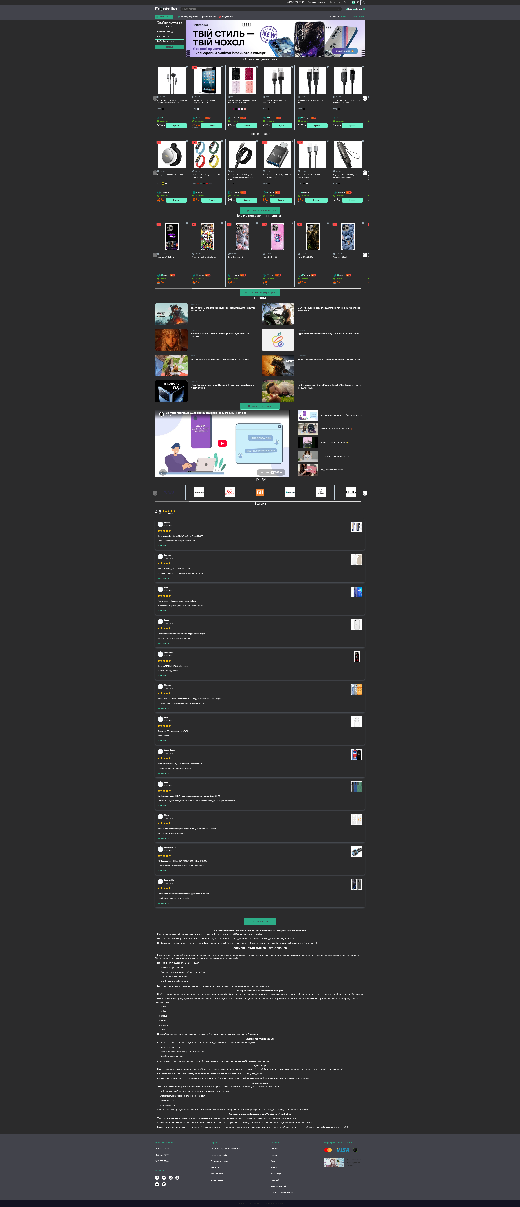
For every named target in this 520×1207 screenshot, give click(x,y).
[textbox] (170, 32)
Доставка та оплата (316, 2)
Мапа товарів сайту (279, 1186)
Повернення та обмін (338, 2)
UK (353, 2)
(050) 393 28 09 (162, 1155)
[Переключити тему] (363, 2)
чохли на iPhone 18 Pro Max (353, 17)
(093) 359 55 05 (162, 1161)
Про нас (274, 1149)
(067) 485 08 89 (162, 1149)
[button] (279, 55)
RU (357, 2)
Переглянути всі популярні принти (260, 292)
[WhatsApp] (164, 1184)
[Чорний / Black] (204, 183)
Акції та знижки (229, 17)
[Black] (236, 109)
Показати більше (260, 921)
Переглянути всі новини (260, 406)
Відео (273, 1161)
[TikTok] (177, 1178)
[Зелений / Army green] (201, 183)
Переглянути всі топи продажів (260, 210)
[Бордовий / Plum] (198, 183)
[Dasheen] (239, 109)
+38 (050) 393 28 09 (295, 2)
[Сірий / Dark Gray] (209, 183)
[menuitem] (353, 2)
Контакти (215, 1168)
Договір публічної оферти (282, 1192)
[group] (275, 38)
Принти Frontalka (208, 17)
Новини (274, 1155)
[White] (242, 109)
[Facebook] (157, 1178)
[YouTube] (164, 1178)
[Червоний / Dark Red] (207, 183)
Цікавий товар (217, 1180)
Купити (176, 126)
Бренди (274, 1168)
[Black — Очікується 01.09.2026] (163, 183)
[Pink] (245, 109)
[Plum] (233, 109)
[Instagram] (171, 1178)
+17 (213, 183)
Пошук (169, 47)
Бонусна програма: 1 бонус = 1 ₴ (225, 1149)
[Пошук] (339, 9)
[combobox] (169, 32)
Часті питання (217, 1174)
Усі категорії (276, 1174)
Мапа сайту (276, 1180)
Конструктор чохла (189, 17)
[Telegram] (157, 1184)
